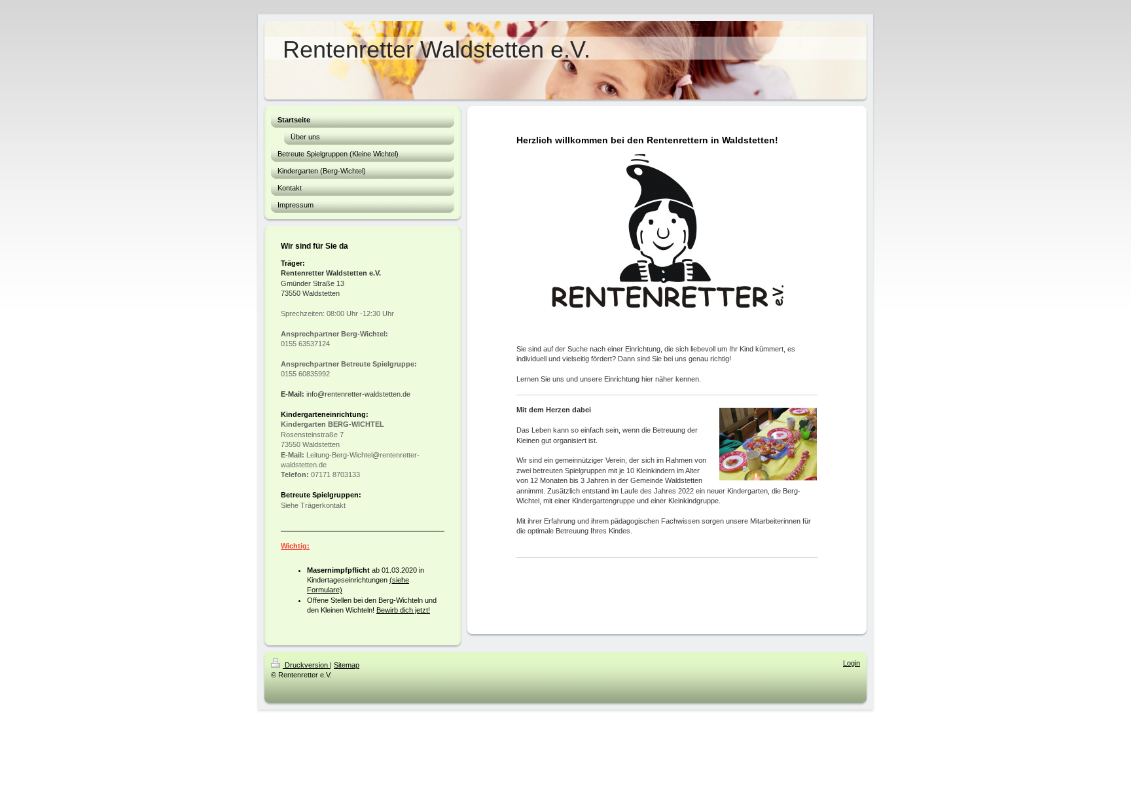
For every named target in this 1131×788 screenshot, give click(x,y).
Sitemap (346, 665)
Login (851, 663)
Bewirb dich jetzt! (403, 610)
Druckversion (306, 665)
